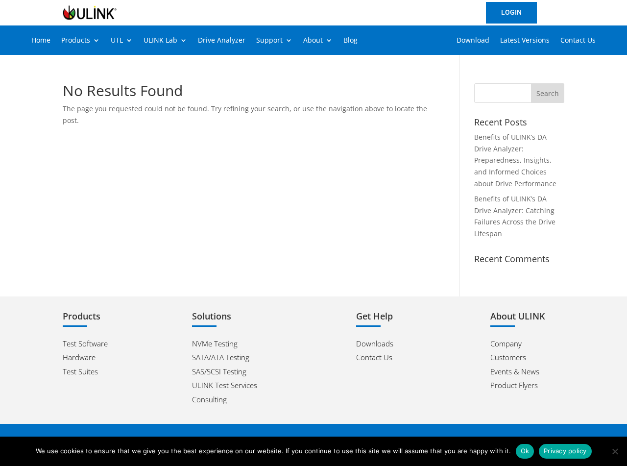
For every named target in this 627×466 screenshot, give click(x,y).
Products (75, 41)
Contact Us (578, 41)
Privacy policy (565, 451)
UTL (117, 41)
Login (511, 12)
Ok (525, 451)
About (313, 41)
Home (40, 41)
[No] (615, 451)
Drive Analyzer (221, 41)
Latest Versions (525, 41)
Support (269, 41)
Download (473, 41)
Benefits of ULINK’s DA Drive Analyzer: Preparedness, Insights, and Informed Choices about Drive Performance (515, 160)
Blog (350, 41)
